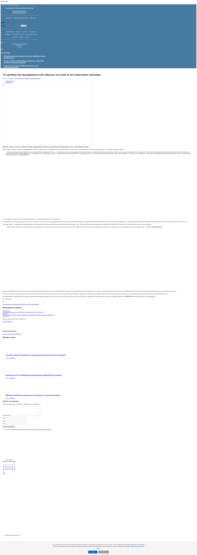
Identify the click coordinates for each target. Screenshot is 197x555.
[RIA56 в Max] (20, 47)
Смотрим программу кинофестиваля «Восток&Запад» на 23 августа (25, 457)
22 (12, 468)
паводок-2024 (19, 304)
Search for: (3, 26)
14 (10, 466)
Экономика (32, 31)
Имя (4, 418)
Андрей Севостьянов (22, 78)
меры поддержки (11, 304)
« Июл (4, 473)
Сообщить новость (7, 321)
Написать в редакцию (19, 44)
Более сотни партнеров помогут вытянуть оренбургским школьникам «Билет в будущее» (32, 452)
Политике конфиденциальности (43, 429)
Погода (27, 37)
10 (3, 466)
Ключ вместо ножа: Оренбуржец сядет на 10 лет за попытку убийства (66, 447)
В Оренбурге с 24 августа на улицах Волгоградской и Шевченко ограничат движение (31, 443)
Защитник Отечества (20, 17)
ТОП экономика (10, 81)
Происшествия (10, 31)
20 (9, 468)
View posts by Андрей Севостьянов (12, 334)
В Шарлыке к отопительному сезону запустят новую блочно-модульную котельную (139, 443)
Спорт (22, 34)
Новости (33, 17)
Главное (9, 17)
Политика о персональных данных (12, 535)
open (2, 49)
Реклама (18, 534)
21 (10, 468)
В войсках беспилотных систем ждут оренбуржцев (138, 452)
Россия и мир (15, 34)
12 (7, 466)
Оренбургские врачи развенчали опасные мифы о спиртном (23, 447)
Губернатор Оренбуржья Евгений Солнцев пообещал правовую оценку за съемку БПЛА (92, 452)
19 (7, 468)
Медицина (7, 34)
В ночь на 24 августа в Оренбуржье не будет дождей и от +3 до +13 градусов (85, 443)
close (2, 42)
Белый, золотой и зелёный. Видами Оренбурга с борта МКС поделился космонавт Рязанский (24, 61)
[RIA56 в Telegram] (19, 47)
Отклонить (104, 552)
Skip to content (4, 1)
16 (14, 466)
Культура (21, 37)
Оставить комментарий (34, 78)
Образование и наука (30, 34)
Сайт (4, 423)
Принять (93, 552)
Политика (25, 31)
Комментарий (7, 415)
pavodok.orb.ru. (152, 296)
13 (9, 466)
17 (3, 468)
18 (5, 468)
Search (22, 26)
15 (12, 466)
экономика (36, 304)
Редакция (11, 534)
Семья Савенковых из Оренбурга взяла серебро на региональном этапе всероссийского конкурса (122, 447)
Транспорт (15, 37)
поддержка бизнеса (28, 304)
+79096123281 (19, 45)
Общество (18, 31)
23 (14, 468)
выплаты (5, 304)
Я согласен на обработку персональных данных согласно (28, 429)
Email (4, 421)
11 (5, 466)
